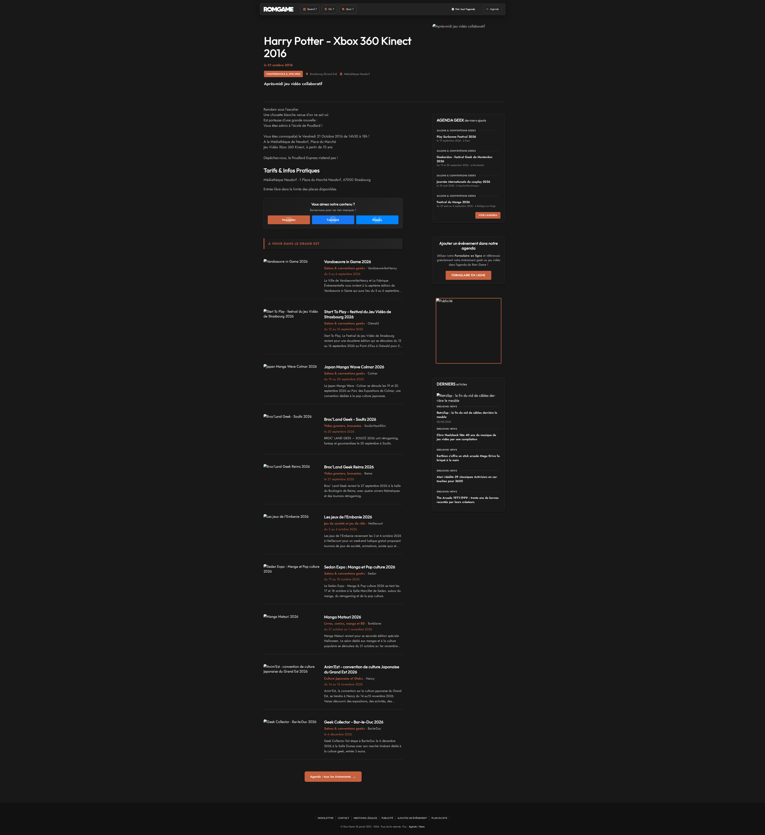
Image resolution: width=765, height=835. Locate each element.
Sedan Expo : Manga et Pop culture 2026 (359, 566)
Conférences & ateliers (283, 74)
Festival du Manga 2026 (453, 202)
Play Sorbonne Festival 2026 (456, 137)
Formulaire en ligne (468, 275)
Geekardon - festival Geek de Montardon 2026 (464, 159)
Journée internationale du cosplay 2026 (463, 182)
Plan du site (439, 817)
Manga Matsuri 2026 (342, 616)
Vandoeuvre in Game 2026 (347, 261)
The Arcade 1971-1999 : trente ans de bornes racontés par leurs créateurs (468, 500)
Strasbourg (316, 74)
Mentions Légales (365, 817)
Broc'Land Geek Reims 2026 (349, 466)
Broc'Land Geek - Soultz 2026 (350, 419)
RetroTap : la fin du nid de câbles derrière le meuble (467, 415)
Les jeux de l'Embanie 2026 (348, 516)
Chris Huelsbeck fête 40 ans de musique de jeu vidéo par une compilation (466, 437)
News (422, 826)
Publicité (387, 817)
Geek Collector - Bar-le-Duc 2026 (353, 721)
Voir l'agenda (488, 215)
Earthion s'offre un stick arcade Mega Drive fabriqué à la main (468, 458)
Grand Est (330, 74)
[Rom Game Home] (278, 9)
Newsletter (325, 817)
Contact (343, 817)
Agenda (413, 826)
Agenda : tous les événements (333, 776)
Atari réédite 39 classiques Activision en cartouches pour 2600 (467, 479)
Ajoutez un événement (412, 817)
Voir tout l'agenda (465, 9)
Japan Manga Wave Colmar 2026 (354, 366)
